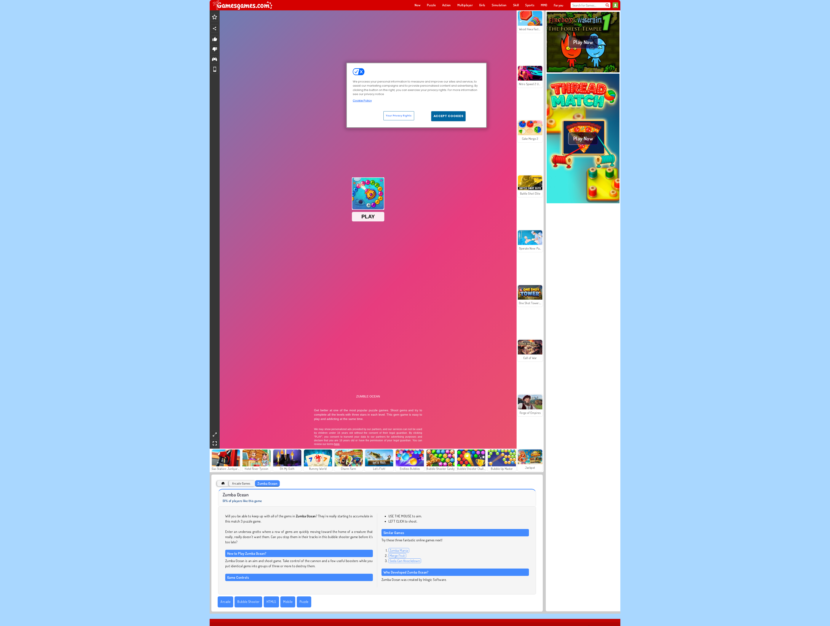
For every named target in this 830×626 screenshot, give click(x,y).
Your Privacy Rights (399, 115)
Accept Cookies (448, 116)
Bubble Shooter (248, 601)
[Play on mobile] (215, 70)
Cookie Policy (362, 101)
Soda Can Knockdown (404, 561)
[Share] (215, 28)
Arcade (225, 601)
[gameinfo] (215, 60)
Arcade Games (241, 483)
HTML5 (271, 601)
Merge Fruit (397, 555)
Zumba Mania (398, 550)
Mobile (287, 601)
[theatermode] (215, 434)
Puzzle (304, 601)
